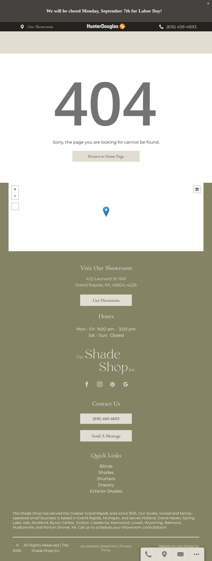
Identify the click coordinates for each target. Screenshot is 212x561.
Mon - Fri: (85, 329)
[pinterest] (113, 385)
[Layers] (197, 189)
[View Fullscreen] (15, 206)
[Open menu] (199, 42)
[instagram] (100, 385)
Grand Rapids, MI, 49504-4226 (106, 285)
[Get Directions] (165, 554)
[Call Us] (149, 554)
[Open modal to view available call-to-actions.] (196, 554)
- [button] (15, 196)
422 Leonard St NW (106, 278)
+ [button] (15, 189)
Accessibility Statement (99, 546)
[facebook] (87, 385)
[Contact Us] (181, 554)
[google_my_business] (126, 385)
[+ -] (106, 217)
